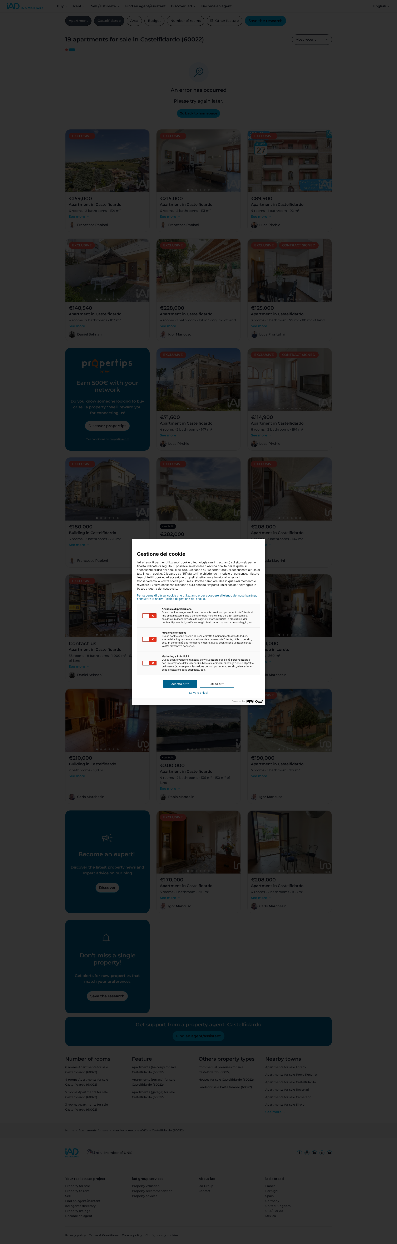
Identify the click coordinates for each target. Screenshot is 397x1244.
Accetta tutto (180, 684)
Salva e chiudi (198, 692)
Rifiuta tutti (216, 684)
